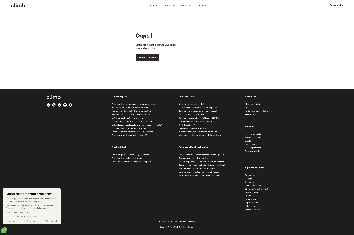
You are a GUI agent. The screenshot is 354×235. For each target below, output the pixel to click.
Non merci (12, 221)
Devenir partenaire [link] (253, 147)
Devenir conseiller (253, 151)
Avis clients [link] (250, 206)
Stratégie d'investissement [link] (256, 189)
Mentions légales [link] (252, 104)
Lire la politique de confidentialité (18, 212)
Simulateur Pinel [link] (252, 141)
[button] (4, 230)
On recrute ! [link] (250, 182)
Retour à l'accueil (147, 57)
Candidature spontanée (255, 185)
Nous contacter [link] (251, 144)
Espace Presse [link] (251, 192)
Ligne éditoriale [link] (251, 202)
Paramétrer (32, 221)
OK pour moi (51, 221)
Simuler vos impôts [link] (253, 137)
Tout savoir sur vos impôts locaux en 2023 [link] (130, 107)
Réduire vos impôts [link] (253, 134)
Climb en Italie (251, 209)
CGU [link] (247, 107)
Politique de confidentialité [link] (256, 111)
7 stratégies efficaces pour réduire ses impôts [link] (131, 114)
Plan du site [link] (250, 114)
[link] (336, 5)
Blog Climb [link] (249, 196)
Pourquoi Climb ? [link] (252, 175)
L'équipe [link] (248, 178)
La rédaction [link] (250, 199)
